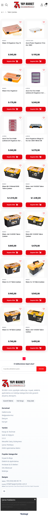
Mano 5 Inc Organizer (9, 91)
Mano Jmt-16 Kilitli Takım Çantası (11, 235)
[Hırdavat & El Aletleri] (5, 12)
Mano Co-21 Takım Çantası (11, 282)
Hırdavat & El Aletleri (10, 464)
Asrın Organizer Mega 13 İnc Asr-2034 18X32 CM (34, 140)
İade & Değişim (8, 435)
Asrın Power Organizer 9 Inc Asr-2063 (35, 44)
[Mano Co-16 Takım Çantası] (36, 268)
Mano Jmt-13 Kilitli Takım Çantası (35, 331)
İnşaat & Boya (7, 458)
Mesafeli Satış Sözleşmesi (12, 441)
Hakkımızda (6, 412)
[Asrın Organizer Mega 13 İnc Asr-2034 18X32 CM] (36, 125)
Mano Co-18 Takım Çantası (11, 330)
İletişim (5, 418)
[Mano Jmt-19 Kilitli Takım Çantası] (36, 173)
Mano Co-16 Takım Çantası (35, 282)
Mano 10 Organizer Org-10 (11, 43)
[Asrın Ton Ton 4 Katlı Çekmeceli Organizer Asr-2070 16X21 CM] (12, 125)
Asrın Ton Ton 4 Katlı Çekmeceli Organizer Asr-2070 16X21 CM (11, 140)
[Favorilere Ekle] (20, 22)
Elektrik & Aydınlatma (10, 461)
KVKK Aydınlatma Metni (11, 448)
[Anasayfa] (3, 12)
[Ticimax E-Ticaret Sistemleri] (24, 514)
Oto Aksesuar (7, 468)
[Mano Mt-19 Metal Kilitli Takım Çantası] (12, 173)
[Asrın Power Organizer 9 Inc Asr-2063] (36, 29)
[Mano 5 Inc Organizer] (12, 77)
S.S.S (4, 438)
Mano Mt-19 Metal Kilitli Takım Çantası (10, 187)
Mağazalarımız (7, 415)
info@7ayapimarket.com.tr (16, 484)
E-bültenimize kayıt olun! (24, 364)
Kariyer (4, 422)
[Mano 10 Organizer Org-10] (12, 29)
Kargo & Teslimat (8, 432)
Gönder (41, 369)
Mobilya (5, 471)
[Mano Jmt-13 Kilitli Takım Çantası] (36, 316)
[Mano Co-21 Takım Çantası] (12, 268)
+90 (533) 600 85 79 (13, 481)
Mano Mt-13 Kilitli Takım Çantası (34, 235)
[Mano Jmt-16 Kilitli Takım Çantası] (12, 220)
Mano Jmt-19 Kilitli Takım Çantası (35, 187)
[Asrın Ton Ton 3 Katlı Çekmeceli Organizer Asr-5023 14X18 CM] (36, 77)
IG (4, 491)
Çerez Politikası (8, 445)
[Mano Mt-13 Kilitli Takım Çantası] (36, 220)
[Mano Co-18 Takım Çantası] (12, 316)
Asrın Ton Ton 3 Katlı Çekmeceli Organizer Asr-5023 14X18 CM (35, 92)
